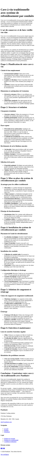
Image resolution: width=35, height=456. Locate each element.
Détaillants (7, 432)
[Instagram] (2, 448)
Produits (6, 430)
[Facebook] (1, 448)
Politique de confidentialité (11, 440)
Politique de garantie (9, 438)
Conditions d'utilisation (10, 441)
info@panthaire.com (6, 422)
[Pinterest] (4, 448)
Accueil (6, 429)
